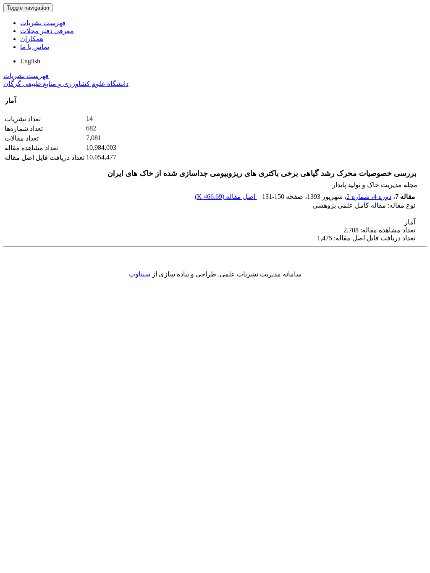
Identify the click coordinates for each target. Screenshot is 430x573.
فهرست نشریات (43, 22)
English (30, 61)
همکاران (31, 38)
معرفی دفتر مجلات (47, 30)
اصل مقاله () (226, 196)
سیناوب (139, 274)
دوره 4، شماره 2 (368, 196)
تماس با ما (34, 46)
